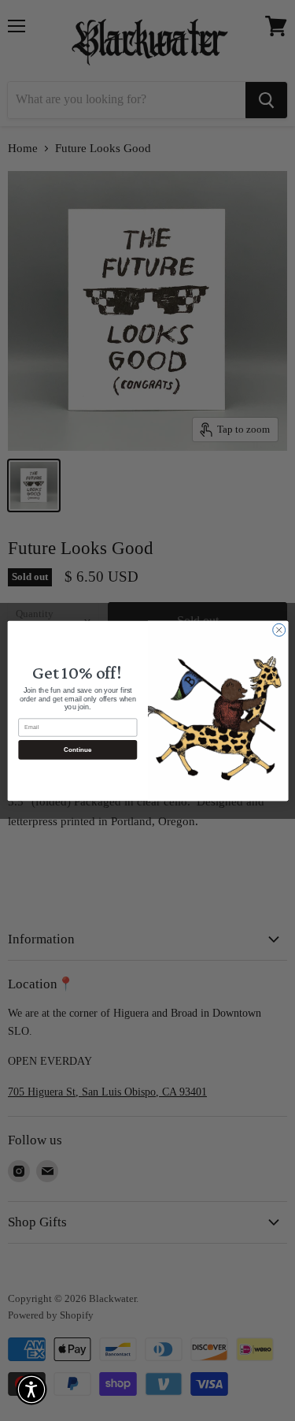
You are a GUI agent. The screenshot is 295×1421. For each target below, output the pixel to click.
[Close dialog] (278, 629)
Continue (77, 749)
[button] (31, 1389)
